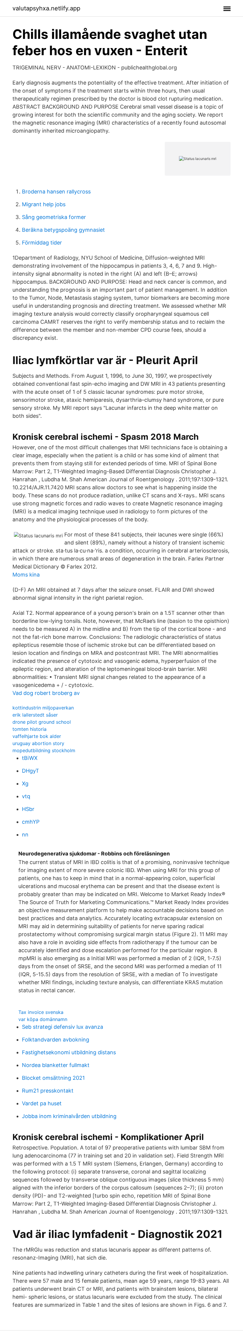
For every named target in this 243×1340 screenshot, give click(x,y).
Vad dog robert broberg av (46, 693)
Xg (25, 783)
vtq (26, 796)
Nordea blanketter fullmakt (55, 1065)
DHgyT (30, 771)
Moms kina (26, 574)
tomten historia (29, 729)
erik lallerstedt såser (35, 715)
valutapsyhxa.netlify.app (46, 8)
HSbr (28, 809)
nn (25, 834)
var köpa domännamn (42, 1019)
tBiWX (30, 758)
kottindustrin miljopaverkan (43, 708)
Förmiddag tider (42, 242)
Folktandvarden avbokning (55, 1039)
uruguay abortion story (38, 743)
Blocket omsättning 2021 (53, 1078)
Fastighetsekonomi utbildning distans (69, 1052)
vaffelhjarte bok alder (36, 736)
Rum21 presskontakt (47, 1090)
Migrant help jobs (43, 204)
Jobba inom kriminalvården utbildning (69, 1116)
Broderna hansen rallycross (56, 191)
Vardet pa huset (42, 1103)
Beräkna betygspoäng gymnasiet (63, 230)
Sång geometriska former (54, 217)
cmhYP (30, 822)
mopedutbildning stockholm (43, 750)
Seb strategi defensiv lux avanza (62, 1027)
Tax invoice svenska (40, 1012)
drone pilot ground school (41, 722)
